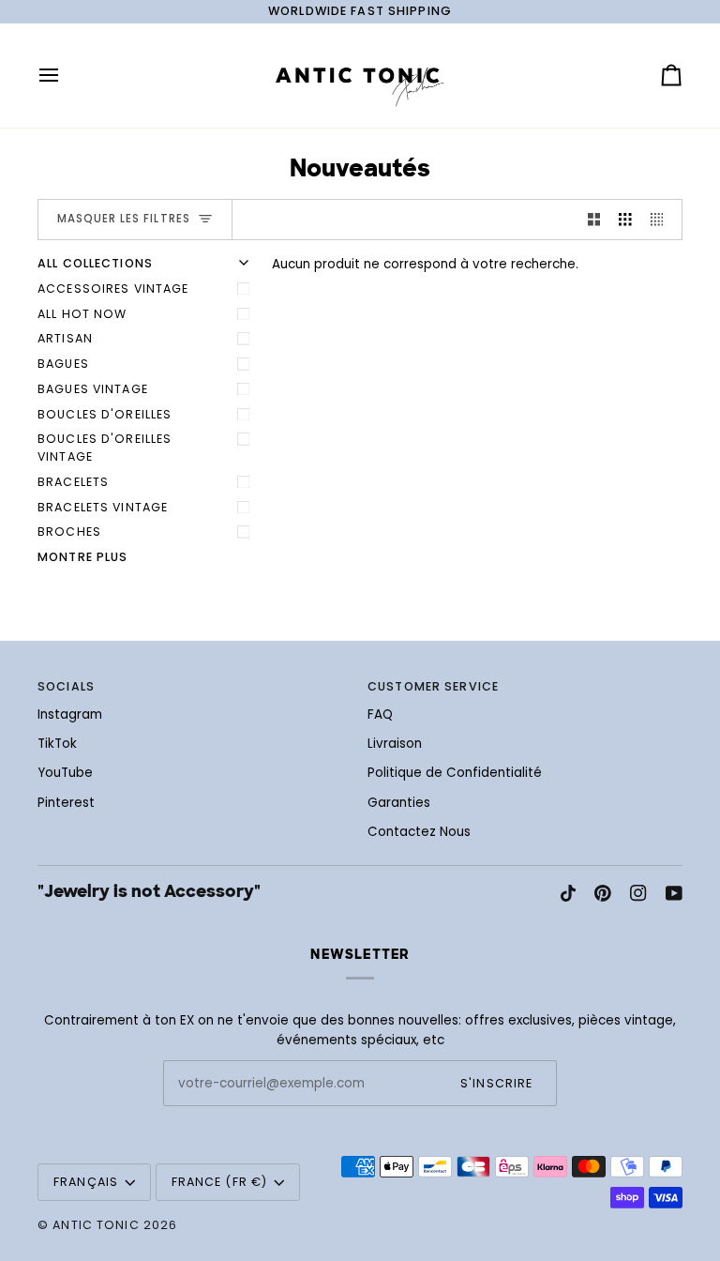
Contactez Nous (419, 832)
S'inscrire (496, 1083)
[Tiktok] (568, 893)
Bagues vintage (93, 389)
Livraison (395, 743)
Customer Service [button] (433, 686)
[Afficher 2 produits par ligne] (594, 220)
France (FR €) (220, 1182)
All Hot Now (82, 314)
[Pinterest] (602, 893)
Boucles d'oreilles (105, 414)
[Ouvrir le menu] (66, 75)
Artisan (65, 338)
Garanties (399, 803)
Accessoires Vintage (113, 288)
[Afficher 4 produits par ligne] (661, 220)
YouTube (65, 773)
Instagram (70, 714)
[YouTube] (674, 893)
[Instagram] (638, 893)
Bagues (63, 364)
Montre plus (83, 557)
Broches (69, 531)
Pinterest (66, 803)
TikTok (57, 743)
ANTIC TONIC (95, 1225)
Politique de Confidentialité (455, 773)
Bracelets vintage (103, 507)
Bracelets (73, 482)
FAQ (380, 714)
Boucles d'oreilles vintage (105, 447)
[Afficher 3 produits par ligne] (625, 220)
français (85, 1182)
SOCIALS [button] (66, 686)
